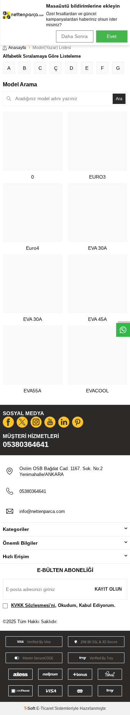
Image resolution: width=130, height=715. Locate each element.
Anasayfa (17, 47)
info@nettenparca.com (42, 511)
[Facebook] (8, 422)
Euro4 (32, 248)
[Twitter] (22, 422)
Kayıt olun (108, 589)
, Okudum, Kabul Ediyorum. (63, 605)
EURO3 (97, 177)
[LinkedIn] (63, 422)
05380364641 (26, 444)
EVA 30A (97, 248)
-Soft (30, 708)
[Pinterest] (77, 422)
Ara (119, 98)
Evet (111, 36)
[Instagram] (36, 422)
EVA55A (32, 390)
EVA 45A (97, 319)
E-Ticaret (44, 708)
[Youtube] (49, 422)
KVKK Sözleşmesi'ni (33, 605)
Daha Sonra (74, 36)
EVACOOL (97, 390)
